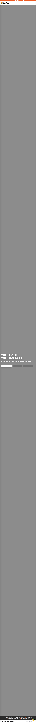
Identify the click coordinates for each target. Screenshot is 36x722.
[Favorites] (32, 3)
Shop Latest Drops (6, 366)
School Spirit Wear (28, 366)
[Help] (33, 719)
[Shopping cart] (34, 3)
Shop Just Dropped (30, 721)
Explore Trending (17, 366)
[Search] (27, 3)
